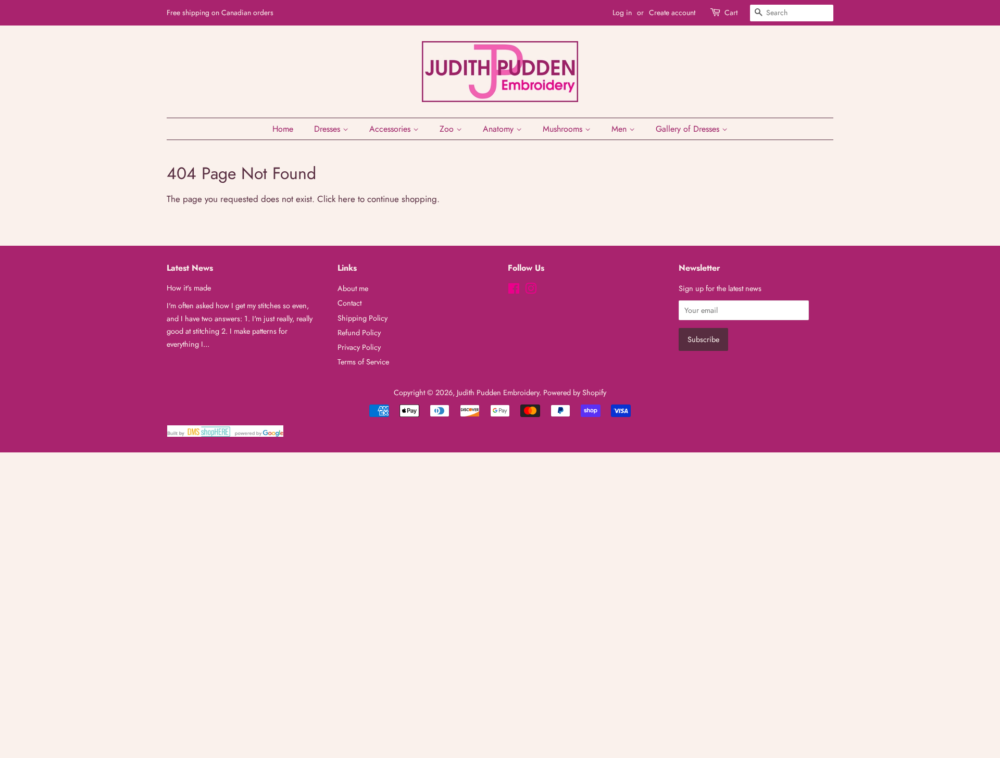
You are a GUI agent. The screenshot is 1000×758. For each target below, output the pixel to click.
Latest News (190, 268)
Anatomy (499, 129)
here (346, 199)
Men (620, 129)
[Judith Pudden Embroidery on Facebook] (514, 290)
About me (353, 288)
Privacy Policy (359, 347)
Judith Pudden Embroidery (498, 392)
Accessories (391, 129)
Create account (672, 12)
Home (282, 129)
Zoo (448, 129)
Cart (731, 12)
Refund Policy (359, 332)
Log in (622, 12)
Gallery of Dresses (689, 129)
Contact (349, 303)
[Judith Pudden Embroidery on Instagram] (530, 290)
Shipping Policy (363, 318)
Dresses (328, 129)
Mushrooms (564, 129)
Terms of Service (363, 362)
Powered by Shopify (574, 392)
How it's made (189, 288)
